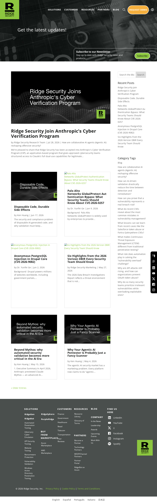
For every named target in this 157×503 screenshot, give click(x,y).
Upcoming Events (95, 435)
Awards (94, 429)
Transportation (63, 434)
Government (63, 418)
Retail (60, 426)
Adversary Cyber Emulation (29, 435)
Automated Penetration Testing (29, 425)
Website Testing (28, 449)
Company (96, 417)
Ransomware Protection (30, 455)
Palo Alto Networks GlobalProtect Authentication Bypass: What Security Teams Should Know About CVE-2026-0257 (86, 197)
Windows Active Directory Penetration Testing (29, 473)
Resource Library (78, 415)
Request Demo (138, 9)
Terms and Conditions (88, 488)
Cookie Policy (68, 488)
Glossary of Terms (79, 422)
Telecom (61, 430)
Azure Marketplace (46, 444)
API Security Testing (30, 442)
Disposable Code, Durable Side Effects (31, 208)
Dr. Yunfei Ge (24, 267)
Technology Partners (79, 448)
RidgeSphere (46, 414)
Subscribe (142, 55)
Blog (116, 9)
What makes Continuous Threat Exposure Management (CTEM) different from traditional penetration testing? (131, 243)
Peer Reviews (61, 440)
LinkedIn (115, 417)
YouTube (115, 422)
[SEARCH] (124, 9)
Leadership (95, 425)
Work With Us (95, 441)
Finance (61, 414)
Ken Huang (23, 215)
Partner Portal (77, 461)
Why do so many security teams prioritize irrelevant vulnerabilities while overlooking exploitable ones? (131, 288)
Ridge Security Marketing (83, 267)
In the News (96, 421)
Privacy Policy (52, 488)
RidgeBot (29, 418)
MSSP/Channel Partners (79, 455)
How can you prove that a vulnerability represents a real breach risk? (131, 201)
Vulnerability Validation (30, 462)
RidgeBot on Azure (79, 468)
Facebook (115, 433)
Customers (71, 9)
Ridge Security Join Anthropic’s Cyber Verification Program (53, 133)
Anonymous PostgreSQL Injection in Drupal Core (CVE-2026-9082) (30, 259)
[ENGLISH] (152, 9)
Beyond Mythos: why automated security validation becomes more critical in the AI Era (31, 354)
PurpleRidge (46, 419)
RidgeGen (30, 414)
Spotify (115, 443)
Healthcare (62, 422)
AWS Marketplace (46, 451)
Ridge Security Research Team (29, 142)
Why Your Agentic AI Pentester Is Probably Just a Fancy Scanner (86, 353)
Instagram (115, 438)
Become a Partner (78, 441)
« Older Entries (18, 387)
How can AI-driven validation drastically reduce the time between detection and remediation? (131, 187)
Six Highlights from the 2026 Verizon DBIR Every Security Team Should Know (86, 259)
